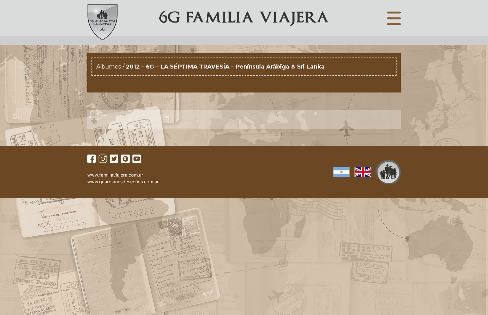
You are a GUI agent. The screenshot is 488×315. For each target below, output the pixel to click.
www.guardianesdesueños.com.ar (123, 181)
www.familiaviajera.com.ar (115, 175)
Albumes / (111, 66)
